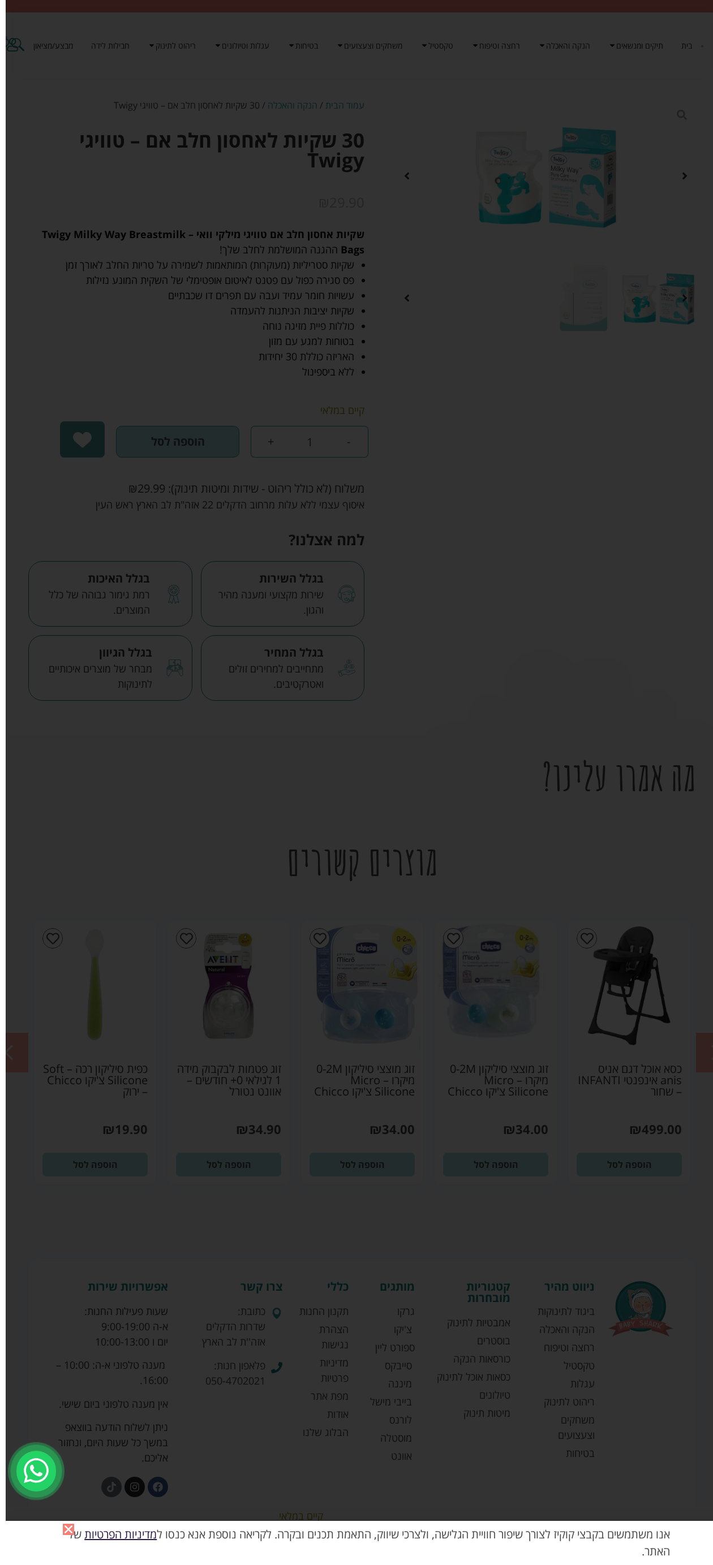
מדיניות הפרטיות (120, 1534)
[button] (68, 1529)
